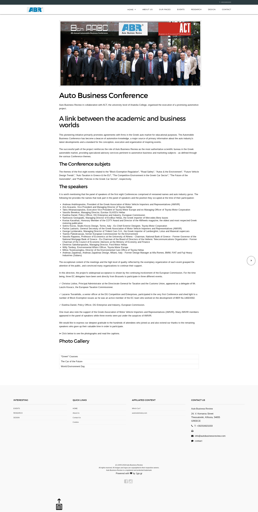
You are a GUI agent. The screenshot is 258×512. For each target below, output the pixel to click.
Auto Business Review (35, 9)
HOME (75, 408)
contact (198, 441)
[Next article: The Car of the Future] (251, 261)
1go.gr (139, 473)
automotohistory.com (139, 413)
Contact (226, 9)
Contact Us (77, 418)
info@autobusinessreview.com (210, 436)
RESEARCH (196, 9)
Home (130, 9)
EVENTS (181, 9)
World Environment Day (73, 366)
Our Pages (165, 9)
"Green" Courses (69, 356)
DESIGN (212, 9)
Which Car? (136, 408)
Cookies (76, 422)
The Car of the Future (71, 361)
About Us (147, 9)
